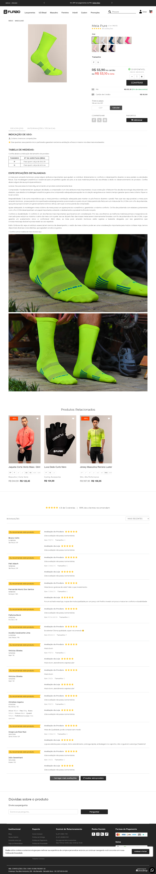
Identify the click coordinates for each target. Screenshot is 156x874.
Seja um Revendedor (16, 843)
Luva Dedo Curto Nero (55, 466)
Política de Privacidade (13, 853)
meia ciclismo (135, 192)
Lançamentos (30, 12)
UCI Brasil (42, 12)
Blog (10, 834)
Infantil (75, 12)
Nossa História (13, 837)
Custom (84, 12)
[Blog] (102, 834)
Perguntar (94, 812)
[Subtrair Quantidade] (132, 77)
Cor (93, 34)
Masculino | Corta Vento (18, 477)
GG (26, 472)
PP (10, 472)
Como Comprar (37, 834)
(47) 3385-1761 (62, 834)
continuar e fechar (140, 851)
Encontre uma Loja (15, 840)
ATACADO (14, 3)
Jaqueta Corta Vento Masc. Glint (24, 466)
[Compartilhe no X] (99, 120)
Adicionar (137, 120)
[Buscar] (110, 11)
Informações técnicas (41, 128)
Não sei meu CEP (97, 103)
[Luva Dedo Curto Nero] (60, 439)
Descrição (17, 128)
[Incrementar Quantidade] (141, 77)
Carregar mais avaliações (64, 778)
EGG (39, 472)
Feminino (65, 12)
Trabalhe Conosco (38, 859)
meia (12, 177)
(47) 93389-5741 (63, 837)
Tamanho (96, 57)
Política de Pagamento (39, 840)
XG (30, 472)
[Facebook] (93, 834)
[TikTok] (106, 835)
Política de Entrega (38, 837)
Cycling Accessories (52, 477)
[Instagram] (97, 835)
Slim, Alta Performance (89, 477)
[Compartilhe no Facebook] (94, 120)
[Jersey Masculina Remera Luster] (96, 439)
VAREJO (7, 3)
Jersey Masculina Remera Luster (96, 466)
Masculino (54, 12)
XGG (34, 472)
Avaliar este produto (94, 778)
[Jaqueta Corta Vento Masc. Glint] (25, 439)
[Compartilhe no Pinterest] (105, 120)
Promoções (95, 12)
